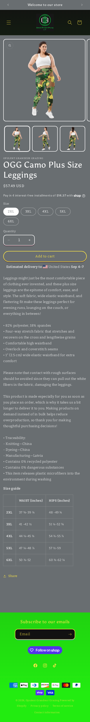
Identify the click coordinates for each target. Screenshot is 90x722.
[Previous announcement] (8, 5)
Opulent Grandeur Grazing (42, 700)
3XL (28, 211)
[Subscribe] (70, 634)
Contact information (47, 712)
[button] (9, 22)
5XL (63, 211)
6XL (11, 221)
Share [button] (12, 576)
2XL (11, 211)
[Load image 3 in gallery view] (72, 139)
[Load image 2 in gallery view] (45, 139)
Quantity (9, 231)
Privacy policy (39, 705)
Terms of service (63, 705)
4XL (45, 211)
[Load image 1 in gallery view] (17, 139)
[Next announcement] (82, 5)
